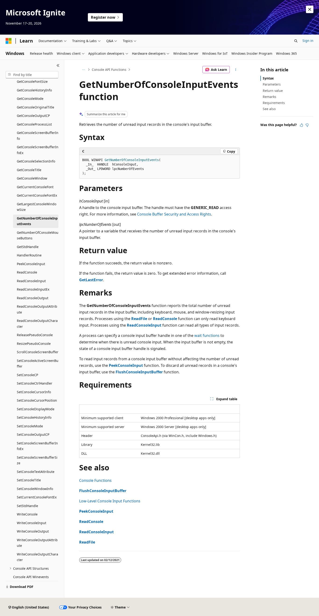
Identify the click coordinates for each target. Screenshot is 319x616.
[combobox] (32, 75)
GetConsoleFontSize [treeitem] (32, 81)
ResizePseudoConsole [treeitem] (34, 343)
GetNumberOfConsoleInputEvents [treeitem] (37, 221)
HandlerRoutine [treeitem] (29, 255)
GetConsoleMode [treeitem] (30, 98)
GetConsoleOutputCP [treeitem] (33, 115)
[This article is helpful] (301, 125)
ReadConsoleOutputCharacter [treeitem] (37, 323)
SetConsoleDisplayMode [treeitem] (35, 409)
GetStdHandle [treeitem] (28, 247)
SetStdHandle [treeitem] (27, 506)
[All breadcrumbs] (83, 69)
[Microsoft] (9, 41)
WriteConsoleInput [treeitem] (31, 523)
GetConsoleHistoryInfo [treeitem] (34, 90)
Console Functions (95, 480)
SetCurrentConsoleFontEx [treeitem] (37, 497)
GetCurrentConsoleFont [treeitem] (35, 187)
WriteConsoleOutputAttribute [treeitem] (37, 543)
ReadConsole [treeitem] (27, 272)
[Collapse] (58, 65)
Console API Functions (109, 69)
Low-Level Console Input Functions (109, 501)
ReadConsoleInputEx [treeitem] (33, 289)
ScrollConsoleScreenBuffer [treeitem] (37, 352)
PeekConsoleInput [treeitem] (31, 264)
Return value (273, 90)
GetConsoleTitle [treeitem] (29, 170)
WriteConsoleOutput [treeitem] (33, 531)
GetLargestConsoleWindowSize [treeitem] (36, 207)
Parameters (272, 84)
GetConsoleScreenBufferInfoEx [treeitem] (37, 150)
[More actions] (236, 69)
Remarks (269, 96)
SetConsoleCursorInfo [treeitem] (34, 392)
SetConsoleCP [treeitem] (27, 375)
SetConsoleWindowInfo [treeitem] (35, 488)
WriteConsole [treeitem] (27, 514)
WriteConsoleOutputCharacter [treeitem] (37, 557)
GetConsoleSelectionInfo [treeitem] (36, 161)
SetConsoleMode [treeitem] (30, 426)
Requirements (274, 103)
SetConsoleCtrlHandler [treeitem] (34, 383)
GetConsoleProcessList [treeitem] (34, 124)
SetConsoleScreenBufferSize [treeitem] (37, 460)
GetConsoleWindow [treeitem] (32, 178)
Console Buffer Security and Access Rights (174, 214)
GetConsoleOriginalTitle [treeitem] (35, 107)
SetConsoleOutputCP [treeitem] (33, 434)
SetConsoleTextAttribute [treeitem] (35, 471)
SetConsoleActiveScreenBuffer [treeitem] (37, 363)
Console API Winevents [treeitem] (31, 577)
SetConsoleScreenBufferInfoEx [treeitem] (37, 446)
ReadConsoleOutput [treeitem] (32, 298)
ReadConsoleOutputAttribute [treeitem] (37, 309)
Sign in (307, 40)
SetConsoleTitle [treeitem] (29, 480)
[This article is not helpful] (307, 125)
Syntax (268, 78)
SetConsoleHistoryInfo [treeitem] (34, 417)
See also (269, 109)
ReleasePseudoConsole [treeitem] (35, 335)
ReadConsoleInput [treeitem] (31, 281)
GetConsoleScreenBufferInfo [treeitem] (37, 135)
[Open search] (296, 41)
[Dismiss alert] (309, 9)
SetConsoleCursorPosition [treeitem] (37, 400)
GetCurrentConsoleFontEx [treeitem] (37, 195)
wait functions (207, 335)
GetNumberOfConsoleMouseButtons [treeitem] (37, 235)
